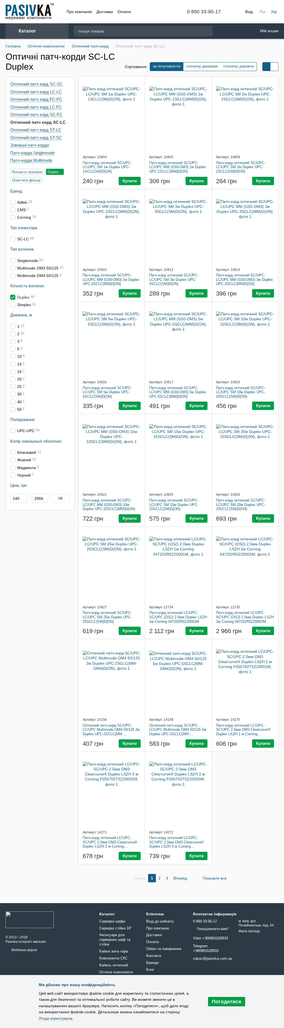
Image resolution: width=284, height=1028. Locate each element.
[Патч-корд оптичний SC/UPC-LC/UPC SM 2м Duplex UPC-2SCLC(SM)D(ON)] (245, 115)
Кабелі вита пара (113, 951)
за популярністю (167, 66)
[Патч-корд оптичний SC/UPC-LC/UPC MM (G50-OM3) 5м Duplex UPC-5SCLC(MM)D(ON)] (178, 340)
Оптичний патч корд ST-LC (35, 129)
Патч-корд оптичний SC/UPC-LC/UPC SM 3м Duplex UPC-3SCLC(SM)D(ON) (173, 279)
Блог (150, 969)
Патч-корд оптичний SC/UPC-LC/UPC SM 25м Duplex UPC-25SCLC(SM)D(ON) (107, 617)
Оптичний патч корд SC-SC (36, 84)
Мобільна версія (24, 950)
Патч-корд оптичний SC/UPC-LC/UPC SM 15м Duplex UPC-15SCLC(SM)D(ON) (173, 504)
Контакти (153, 956)
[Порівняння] (238, 31)
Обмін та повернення (163, 949)
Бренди (152, 963)
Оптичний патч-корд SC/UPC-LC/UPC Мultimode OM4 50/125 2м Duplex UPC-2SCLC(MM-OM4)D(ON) (111, 731)
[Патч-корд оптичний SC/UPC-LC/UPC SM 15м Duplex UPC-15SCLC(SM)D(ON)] (178, 453)
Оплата (124, 11)
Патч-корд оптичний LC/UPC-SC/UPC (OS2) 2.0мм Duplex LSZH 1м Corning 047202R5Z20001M (178, 617)
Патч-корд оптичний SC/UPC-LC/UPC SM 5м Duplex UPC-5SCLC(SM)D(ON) (107, 392)
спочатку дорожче (238, 66)
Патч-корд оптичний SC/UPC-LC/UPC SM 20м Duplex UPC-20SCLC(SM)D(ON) (240, 504)
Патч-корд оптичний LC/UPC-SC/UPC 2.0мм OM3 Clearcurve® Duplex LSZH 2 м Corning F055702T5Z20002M (110, 844)
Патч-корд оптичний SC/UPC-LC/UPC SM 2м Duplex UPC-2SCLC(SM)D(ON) (240, 167)
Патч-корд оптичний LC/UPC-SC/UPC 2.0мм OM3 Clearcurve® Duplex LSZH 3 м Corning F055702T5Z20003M (176, 844)
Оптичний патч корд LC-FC (36, 106)
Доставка (105, 11)
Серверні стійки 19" (115, 928)
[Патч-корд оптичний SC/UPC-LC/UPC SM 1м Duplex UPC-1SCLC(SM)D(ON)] (112, 115)
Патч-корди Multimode (31, 160)
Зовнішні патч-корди (29, 145)
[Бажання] (223, 31)
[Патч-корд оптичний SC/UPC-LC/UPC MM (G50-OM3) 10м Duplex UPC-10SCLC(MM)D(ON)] (112, 453)
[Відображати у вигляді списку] (274, 66)
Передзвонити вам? (213, 929)
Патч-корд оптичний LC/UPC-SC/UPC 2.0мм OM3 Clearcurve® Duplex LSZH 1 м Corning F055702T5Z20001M (243, 731)
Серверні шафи (112, 921)
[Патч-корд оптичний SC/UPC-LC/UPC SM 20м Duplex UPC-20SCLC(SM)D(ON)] (245, 453)
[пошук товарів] (208, 31)
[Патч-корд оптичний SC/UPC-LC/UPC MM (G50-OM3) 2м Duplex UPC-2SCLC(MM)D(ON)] (112, 228)
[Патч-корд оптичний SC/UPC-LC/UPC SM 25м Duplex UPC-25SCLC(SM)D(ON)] (112, 565)
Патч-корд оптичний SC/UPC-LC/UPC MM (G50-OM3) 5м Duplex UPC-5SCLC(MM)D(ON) (177, 392)
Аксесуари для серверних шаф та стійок (114, 939)
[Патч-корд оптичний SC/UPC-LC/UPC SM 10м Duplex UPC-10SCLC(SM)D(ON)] (245, 340)
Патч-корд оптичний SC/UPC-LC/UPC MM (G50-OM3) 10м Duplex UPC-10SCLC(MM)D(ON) (109, 504)
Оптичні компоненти (116, 972)
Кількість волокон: (27, 172)
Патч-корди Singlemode (32, 152)
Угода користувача (55, 1018)
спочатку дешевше (202, 66)
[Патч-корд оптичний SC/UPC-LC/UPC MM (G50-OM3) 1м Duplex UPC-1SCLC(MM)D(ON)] (178, 115)
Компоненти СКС (113, 958)
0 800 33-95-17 (204, 11)
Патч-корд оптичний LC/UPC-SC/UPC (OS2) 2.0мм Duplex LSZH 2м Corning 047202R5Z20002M (245, 617)
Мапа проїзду (249, 931)
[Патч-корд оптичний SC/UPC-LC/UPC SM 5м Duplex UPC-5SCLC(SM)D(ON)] (112, 340)
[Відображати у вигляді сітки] (266, 66)
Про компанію (79, 11)
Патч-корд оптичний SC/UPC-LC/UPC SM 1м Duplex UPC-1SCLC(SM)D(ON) (107, 167)
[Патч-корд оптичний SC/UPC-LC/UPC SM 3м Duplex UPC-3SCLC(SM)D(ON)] (178, 228)
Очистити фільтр (26, 180)
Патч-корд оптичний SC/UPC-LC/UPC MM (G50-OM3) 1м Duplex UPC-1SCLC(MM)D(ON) (177, 167)
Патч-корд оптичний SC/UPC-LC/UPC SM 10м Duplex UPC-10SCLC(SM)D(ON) (240, 392)
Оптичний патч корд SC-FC (36, 114)
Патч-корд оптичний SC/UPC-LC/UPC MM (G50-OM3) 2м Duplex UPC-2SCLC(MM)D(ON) (111, 279)
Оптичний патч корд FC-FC (36, 99)
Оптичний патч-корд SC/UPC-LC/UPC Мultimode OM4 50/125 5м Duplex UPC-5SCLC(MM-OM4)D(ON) (177, 731)
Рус (263, 11)
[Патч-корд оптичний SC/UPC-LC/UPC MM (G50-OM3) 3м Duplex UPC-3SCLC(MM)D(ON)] (245, 228)
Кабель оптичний (113, 965)
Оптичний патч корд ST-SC (36, 137)
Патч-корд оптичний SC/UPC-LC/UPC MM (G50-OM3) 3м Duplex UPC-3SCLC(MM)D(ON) (244, 279)
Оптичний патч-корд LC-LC (36, 91)
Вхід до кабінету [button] (160, 921)
